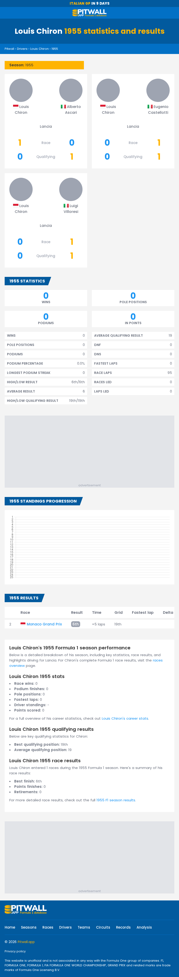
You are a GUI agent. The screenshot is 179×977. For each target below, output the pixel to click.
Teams (84, 927)
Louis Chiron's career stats (125, 718)
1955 (55, 49)
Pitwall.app (26, 942)
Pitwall (9, 49)
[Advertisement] (92, 450)
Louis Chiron (39, 49)
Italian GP (80, 3)
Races (47, 927)
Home (10, 927)
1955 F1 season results (115, 800)
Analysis (144, 927)
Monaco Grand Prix (44, 624)
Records (123, 927)
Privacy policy (15, 951)
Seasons (29, 927)
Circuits (103, 927)
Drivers (22, 49)
